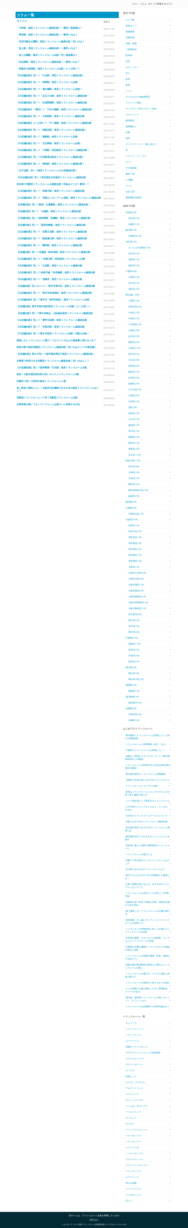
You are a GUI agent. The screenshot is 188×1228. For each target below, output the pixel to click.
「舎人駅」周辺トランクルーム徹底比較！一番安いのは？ (47, 48)
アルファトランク (134, 1088)
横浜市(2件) (134, 484)
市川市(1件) (134, 283)
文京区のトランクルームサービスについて (146, 815)
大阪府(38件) (132, 519)
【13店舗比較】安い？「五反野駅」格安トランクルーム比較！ (49, 143)
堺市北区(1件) (135, 537)
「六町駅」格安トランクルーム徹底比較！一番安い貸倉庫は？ (49, 28)
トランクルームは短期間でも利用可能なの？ (148, 1006)
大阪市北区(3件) (136, 578)
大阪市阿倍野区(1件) (138, 602)
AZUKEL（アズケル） (136, 1082)
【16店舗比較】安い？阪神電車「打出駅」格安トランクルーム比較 (52, 367)
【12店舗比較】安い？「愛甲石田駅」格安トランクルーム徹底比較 (52, 320)
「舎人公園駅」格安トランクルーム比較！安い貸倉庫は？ (47, 55)
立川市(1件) (134, 419)
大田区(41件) (134, 348)
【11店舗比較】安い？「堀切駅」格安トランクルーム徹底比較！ (51, 163)
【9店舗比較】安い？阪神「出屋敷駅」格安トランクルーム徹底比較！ (53, 204)
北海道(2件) (131, 212)
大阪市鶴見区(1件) (137, 608)
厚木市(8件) (134, 466)
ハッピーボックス (134, 1153)
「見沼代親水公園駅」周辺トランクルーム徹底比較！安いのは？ (51, 41)
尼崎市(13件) (134, 643)
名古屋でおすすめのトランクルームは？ (145, 869)
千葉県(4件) (131, 271)
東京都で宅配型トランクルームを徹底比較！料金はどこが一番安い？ (53, 184)
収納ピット (131, 1076)
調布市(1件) (134, 442)
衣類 (128, 132)
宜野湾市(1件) (135, 714)
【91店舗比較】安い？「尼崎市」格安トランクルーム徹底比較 (49, 279)
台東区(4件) (134, 330)
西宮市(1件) (134, 661)
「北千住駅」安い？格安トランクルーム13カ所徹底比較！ (47, 170)
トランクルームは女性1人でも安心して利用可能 (147, 895)
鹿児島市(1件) (135, 702)
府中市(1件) (134, 354)
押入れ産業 (131, 1182)
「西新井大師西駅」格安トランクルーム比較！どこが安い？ (48, 68)
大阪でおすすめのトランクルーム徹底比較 (146, 821)
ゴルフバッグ (132, 114)
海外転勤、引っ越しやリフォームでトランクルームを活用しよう (147, 921)
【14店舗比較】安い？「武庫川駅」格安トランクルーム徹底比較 (51, 191)
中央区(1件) (134, 312)
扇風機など (131, 126)
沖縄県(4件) (131, 708)
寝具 (128, 138)
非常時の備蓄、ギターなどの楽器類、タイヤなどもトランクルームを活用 (147, 939)
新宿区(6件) (134, 365)
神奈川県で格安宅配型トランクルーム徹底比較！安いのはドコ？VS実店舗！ (57, 347)
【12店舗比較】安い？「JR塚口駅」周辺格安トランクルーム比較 (51, 259)
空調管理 (130, 37)
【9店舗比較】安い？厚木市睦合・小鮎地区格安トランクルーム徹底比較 (55, 313)
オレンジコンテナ (134, 1100)
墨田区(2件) (134, 342)
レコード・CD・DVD (136, 155)
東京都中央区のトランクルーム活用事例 (145, 773)
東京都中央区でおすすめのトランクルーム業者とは (147, 829)
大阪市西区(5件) (136, 590)
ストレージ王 (132, 1147)
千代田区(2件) (135, 324)
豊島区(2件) (134, 448)
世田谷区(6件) (135, 306)
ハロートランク (133, 1034)
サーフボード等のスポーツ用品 (141, 108)
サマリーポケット (134, 1064)
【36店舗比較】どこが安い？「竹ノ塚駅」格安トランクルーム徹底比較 (54, 123)
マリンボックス (133, 1171)
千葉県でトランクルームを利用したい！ (145, 750)
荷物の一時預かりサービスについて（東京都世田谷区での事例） (147, 758)
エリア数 (130, 19)
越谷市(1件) (134, 265)
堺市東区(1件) (135, 555)
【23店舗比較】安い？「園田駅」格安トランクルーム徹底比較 (49, 245)
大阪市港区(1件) (136, 584)
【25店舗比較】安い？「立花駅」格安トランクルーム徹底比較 (49, 265)
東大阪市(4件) (135, 614)
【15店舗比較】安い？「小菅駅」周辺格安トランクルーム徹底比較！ (53, 150)
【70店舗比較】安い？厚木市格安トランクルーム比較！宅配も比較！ (53, 333)
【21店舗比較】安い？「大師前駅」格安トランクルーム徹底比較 (51, 116)
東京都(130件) (132, 294)
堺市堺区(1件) (135, 549)
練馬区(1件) (134, 425)
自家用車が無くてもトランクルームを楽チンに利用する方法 (48, 404)
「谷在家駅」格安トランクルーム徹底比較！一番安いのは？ (48, 62)
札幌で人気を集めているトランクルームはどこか (147, 862)
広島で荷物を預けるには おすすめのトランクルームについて (147, 886)
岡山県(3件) (131, 667)
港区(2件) (132, 407)
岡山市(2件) (134, 673)
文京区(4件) (134, 359)
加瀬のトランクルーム (137, 1046)
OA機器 (129, 179)
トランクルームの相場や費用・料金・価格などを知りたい (147, 957)
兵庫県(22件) (132, 637)
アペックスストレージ (137, 1129)
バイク (129, 90)
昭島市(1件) (134, 371)
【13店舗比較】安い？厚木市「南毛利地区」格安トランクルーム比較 (53, 299)
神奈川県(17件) (133, 460)
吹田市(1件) (134, 525)
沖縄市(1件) (134, 720)
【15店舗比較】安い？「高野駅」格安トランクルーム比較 (47, 82)
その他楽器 (131, 167)
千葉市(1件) (134, 277)
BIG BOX (130, 1123)
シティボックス (133, 1141)
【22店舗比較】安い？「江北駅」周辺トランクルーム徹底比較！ (51, 75)
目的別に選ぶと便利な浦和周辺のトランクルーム (147, 847)
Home (135, 3)
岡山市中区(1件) (136, 679)
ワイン (129, 185)
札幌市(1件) (134, 224)
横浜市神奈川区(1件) (138, 490)
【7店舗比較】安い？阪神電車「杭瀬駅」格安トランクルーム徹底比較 (53, 218)
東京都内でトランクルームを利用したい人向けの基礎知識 (147, 737)
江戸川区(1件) (135, 389)
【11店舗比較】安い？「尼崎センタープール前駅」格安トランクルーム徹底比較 (59, 197)
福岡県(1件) (131, 684)
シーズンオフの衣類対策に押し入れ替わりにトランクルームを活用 (147, 930)
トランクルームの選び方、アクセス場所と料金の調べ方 (147, 975)
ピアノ (129, 161)
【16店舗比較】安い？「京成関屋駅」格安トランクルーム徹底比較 (52, 102)
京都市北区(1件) (136, 513)
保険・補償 (131, 43)
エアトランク (132, 1094)
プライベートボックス (137, 1165)
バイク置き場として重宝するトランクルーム (148, 800)
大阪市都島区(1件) (137, 596)
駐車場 (129, 55)
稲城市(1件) (134, 413)
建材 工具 (130, 173)
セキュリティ (132, 67)
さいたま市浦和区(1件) (139, 247)
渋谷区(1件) (134, 401)
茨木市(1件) (134, 626)
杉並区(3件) (134, 377)
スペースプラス (133, 1188)
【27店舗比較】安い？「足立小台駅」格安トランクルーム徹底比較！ (53, 96)
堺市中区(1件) (135, 531)
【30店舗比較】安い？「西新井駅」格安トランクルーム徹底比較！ (52, 130)
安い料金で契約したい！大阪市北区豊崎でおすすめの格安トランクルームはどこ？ (58, 389)
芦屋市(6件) (134, 655)
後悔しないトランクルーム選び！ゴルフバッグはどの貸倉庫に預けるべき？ (56, 340)
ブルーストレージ (134, 1159)
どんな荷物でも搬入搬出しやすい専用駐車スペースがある (146, 990)
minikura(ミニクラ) (135, 1058)
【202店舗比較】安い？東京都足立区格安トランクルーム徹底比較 (51, 177)
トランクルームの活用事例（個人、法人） (146, 744)
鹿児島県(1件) (132, 696)
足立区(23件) (134, 454)
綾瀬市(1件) (134, 496)
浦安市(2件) (134, 288)
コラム (143, 3)
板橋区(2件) (134, 383)
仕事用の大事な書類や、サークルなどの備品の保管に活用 (147, 948)
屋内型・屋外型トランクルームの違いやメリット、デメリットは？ (147, 999)
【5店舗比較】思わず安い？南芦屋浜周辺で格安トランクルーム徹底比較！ (56, 354)
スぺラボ (130, 1070)
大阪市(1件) (134, 566)
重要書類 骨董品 (134, 197)
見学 (128, 61)
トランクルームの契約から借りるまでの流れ (148, 982)
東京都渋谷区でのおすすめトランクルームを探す (147, 838)
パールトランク (133, 1111)
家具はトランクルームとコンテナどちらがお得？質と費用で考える (147, 793)
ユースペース (132, 1040)
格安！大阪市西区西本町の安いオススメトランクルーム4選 (48, 374)
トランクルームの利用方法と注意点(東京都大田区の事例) (147, 767)
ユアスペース (132, 1177)
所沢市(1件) (134, 253)
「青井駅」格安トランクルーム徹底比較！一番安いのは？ (47, 34)
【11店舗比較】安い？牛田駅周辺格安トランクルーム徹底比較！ (51, 157)
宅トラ (129, 1200)
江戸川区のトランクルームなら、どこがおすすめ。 (146, 808)
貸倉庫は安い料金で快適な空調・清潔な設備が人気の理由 (147, 903)
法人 (128, 73)
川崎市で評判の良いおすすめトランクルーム (148, 779)
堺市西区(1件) (135, 560)
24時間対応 (131, 49)
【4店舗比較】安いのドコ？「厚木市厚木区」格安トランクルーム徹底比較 (56, 286)
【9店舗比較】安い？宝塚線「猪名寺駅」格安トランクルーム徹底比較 (53, 252)
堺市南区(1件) (135, 543)
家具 (128, 78)
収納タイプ (131, 25)
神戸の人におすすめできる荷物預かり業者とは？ (147, 877)
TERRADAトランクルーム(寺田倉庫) (143, 1052)
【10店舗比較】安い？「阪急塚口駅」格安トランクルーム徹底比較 (52, 238)
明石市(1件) (134, 649)
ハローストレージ (134, 1028)
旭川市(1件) (134, 218)
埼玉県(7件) (131, 241)
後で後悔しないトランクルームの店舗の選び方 (147, 912)
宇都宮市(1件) (135, 235)
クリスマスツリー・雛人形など (141, 144)
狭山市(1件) (134, 620)
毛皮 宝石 (130, 191)
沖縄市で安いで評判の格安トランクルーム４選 (41, 381)
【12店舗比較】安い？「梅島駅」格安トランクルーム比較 (47, 136)
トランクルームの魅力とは (139, 854)
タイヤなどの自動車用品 (138, 96)
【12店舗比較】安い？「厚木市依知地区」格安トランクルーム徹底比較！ (55, 293)
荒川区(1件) (134, 431)
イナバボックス (133, 1135)
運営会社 (94, 1219)
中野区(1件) (134, 318)
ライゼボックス (133, 1194)
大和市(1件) (134, 472)
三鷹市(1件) (134, 300)
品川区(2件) (134, 336)
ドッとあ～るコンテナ (137, 1105)
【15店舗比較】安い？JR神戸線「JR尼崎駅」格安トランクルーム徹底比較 (56, 272)
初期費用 (130, 31)
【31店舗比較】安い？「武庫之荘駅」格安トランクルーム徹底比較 (52, 231)
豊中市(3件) (134, 632)
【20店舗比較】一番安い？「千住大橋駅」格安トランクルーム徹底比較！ (55, 109)
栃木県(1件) (131, 229)
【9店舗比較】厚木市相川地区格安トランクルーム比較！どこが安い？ (53, 306)
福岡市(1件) (134, 690)
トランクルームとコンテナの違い (142, 785)
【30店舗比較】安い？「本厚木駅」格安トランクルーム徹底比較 (51, 326)
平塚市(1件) (134, 478)
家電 (128, 84)
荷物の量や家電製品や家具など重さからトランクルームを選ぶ (147, 966)
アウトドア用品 (133, 102)
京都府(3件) (131, 507)
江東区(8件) (134, 395)
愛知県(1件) (131, 501)
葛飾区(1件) (134, 436)
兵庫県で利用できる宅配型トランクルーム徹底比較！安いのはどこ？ (53, 360)
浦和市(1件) (134, 259)
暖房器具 (130, 120)
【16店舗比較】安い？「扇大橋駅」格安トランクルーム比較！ (49, 89)
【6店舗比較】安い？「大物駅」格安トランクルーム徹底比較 (49, 211)
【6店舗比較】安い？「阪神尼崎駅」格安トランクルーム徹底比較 (51, 225)
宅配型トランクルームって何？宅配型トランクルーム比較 (47, 397)
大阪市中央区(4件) (137, 572)
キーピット (131, 1117)
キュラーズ (131, 1022)
